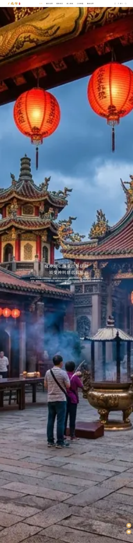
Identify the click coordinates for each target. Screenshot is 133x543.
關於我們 (49, 3)
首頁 (41, 3)
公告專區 (80, 3)
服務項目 (59, 3)
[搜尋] (125, 3)
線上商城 (70, 3)
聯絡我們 (90, 3)
